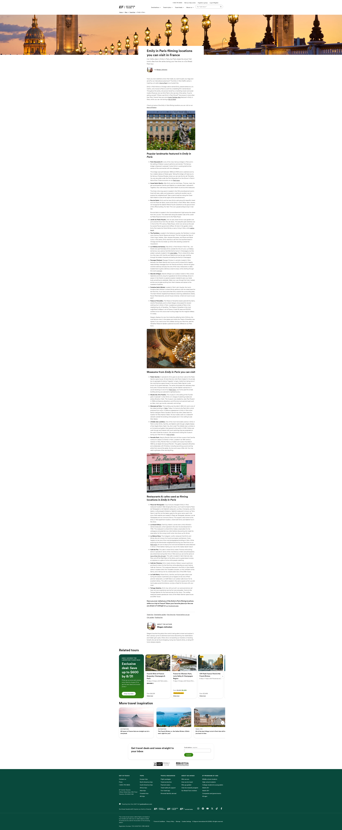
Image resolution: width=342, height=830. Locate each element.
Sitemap (178, 821)
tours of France (151, 107)
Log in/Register (214, 3)
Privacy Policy (170, 821)
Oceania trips (144, 793)
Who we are (185, 779)
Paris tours (176, 180)
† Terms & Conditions (159, 821)
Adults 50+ (205, 791)
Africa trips (143, 788)
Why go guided (186, 785)
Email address (190, 747)
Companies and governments (211, 793)
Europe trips (144, 779)
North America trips (146, 782)
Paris (166, 408)
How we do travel (187, 782)
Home (121, 12)
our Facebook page (172, 606)
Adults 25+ (205, 788)
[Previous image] (165, 669)
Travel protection (166, 782)
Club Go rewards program (189, 788)
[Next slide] (222, 676)
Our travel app (165, 791)
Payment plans (165, 785)
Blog (126, 12)
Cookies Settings (186, 821)
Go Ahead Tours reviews (189, 791)
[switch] (168, 656)
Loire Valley (173, 253)
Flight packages (166, 779)
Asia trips (143, 791)
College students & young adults (212, 785)
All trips (142, 796)
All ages (204, 796)
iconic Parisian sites (174, 97)
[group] (131, 676)
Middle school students (209, 779)
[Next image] (169, 669)
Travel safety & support (168, 788)
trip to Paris (163, 83)
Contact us (122, 779)
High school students (209, 782)
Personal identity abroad (168, 793)
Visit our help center (190, 3)
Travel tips (132, 12)
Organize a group (203, 3)
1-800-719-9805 (124, 785)
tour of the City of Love (157, 556)
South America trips (146, 785)
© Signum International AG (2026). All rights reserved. (207, 821)
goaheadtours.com (146, 804)
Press (120, 782)
